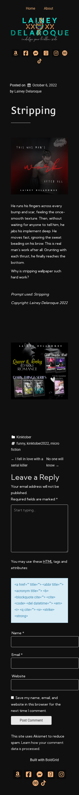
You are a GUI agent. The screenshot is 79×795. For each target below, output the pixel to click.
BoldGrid (52, 760)
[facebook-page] (26, 53)
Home (30, 8)
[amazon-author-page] (16, 53)
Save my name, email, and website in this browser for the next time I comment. (36, 704)
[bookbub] (64, 53)
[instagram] (56, 53)
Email (17, 654)
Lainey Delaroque (27, 91)
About (48, 8)
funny (20, 443)
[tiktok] (39, 61)
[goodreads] (46, 53)
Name (18, 633)
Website (18, 676)
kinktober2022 (38, 443)
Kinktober (23, 437)
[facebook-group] (36, 53)
